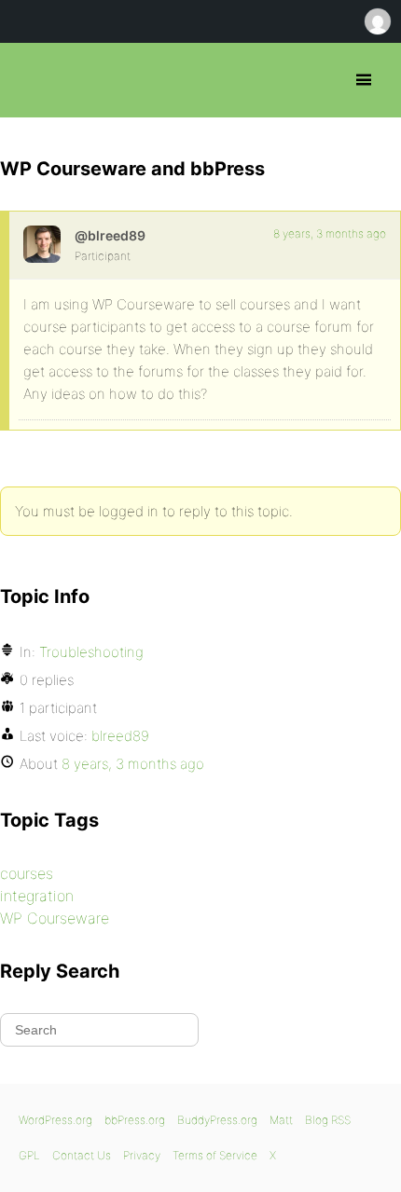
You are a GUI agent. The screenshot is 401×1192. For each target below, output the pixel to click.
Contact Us (81, 1155)
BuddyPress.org (217, 1120)
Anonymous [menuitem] (377, 21)
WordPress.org (55, 1120)
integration (37, 895)
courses (26, 873)
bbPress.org (30, 80)
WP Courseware (54, 918)
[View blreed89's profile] (42, 244)
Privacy (141, 1155)
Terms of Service (215, 1155)
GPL (29, 1155)
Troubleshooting (91, 652)
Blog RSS (328, 1120)
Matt (281, 1120)
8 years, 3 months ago (329, 233)
